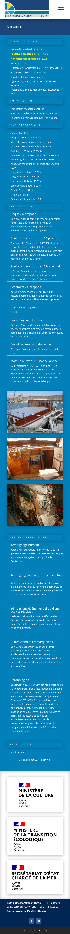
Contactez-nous (16, 911)
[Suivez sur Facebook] (31, 921)
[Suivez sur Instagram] (38, 921)
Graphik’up (42, 930)
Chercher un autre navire (35, 759)
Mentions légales (36, 911)
